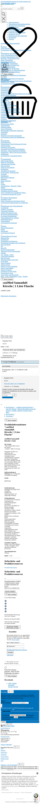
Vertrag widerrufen (6, 744)
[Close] (1, 404)
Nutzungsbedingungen (20, 709)
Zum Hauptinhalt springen (9, 1)
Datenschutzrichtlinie (6, 709)
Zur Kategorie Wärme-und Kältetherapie (13, 137)
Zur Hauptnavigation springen (16, 2)
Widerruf (3, 750)
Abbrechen (10, 655)
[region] (20, 317)
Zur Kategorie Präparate (8, 233)
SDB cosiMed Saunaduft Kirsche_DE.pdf (13, 685)
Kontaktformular (5, 736)
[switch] (36, 801)
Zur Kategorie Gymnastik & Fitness (11, 156)
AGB (16, 717)
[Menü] (1, 6)
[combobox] (9, 9)
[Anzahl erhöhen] (14, 395)
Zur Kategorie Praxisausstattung (10, 83)
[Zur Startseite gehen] (7, 4)
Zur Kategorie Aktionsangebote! (10, 43)
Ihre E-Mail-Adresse (13, 642)
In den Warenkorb (7, 397)
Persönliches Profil (12, 81)
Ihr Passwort (11, 646)
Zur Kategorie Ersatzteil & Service (11, 194)
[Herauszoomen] (2, 336)
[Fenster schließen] (5, 578)
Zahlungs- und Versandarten (9, 765)
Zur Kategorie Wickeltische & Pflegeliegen (13, 75)
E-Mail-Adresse (6, 703)
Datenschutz (4, 752)
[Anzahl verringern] (4, 395)
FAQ (2, 761)
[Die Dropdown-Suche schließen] (22, 8)
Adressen (21, 81)
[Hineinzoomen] (11, 336)
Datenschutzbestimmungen (18, 715)
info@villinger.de (5, 728)
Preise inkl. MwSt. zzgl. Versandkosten (14, 350)
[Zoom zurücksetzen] (7, 336)
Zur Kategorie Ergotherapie (9, 223)
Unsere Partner (5, 756)
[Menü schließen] (1, 45)
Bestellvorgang (5, 758)
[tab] (21, 410)
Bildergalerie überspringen (8, 296)
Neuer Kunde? (15, 639)
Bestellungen (28, 81)
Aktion (3, 701)
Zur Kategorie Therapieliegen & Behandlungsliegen (16, 50)
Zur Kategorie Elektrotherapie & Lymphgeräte (14, 203)
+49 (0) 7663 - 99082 (8, 726)
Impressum (4, 754)
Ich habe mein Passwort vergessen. (17, 650)
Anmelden (4, 77)
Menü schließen (8, 74)
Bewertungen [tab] (10, 414)
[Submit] (1, 705)
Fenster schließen (10, 591)
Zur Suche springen (22, 1)
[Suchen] (19, 9)
